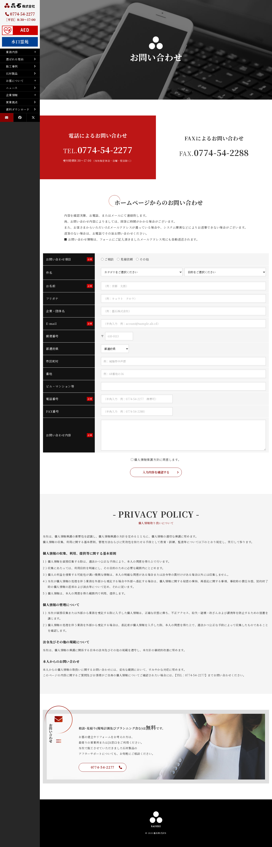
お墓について (15, 81)
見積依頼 (126, 259)
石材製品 (12, 73)
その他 (144, 259)
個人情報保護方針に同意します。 (157, 459)
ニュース (12, 88)
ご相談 (109, 259)
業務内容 (12, 52)
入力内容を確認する (156, 472)
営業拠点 (12, 102)
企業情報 (12, 95)
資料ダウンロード (17, 109)
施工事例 (12, 66)
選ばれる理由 (15, 59)
